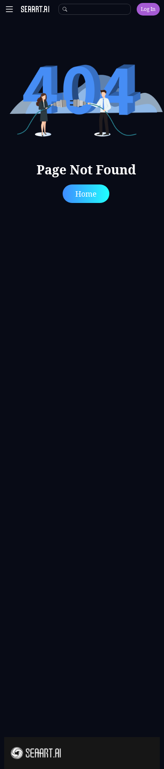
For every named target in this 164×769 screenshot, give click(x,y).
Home (86, 194)
